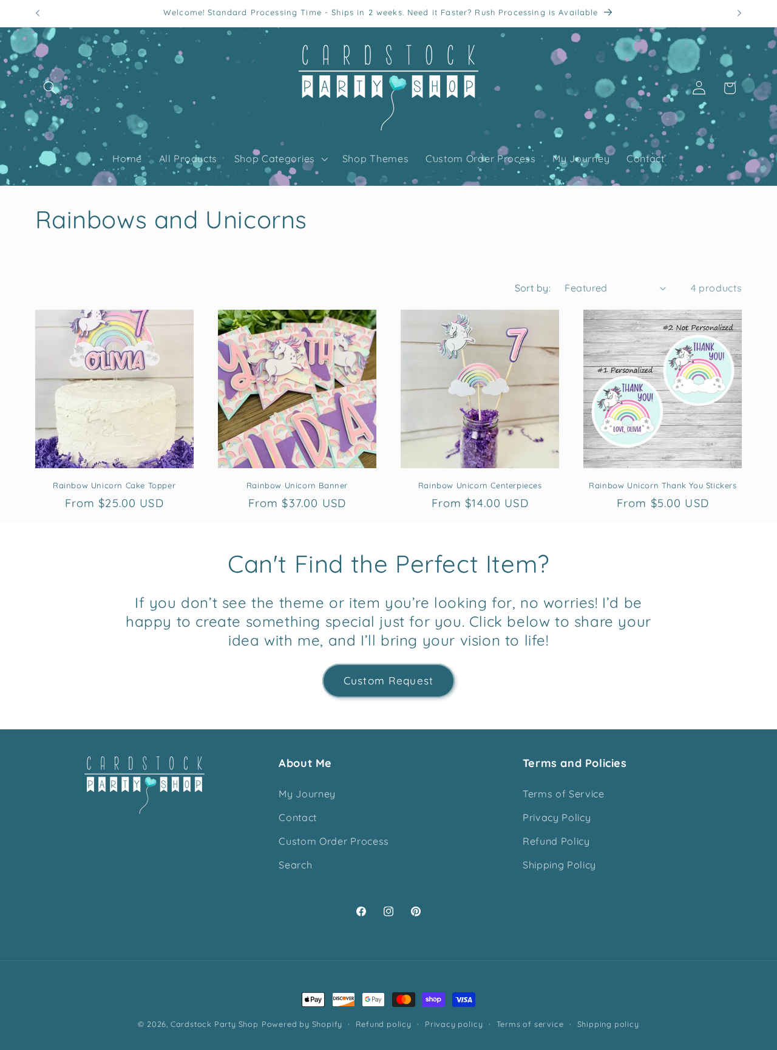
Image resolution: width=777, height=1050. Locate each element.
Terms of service (530, 1024)
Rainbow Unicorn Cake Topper (114, 485)
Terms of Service (564, 794)
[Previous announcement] (37, 13)
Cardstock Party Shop (215, 1024)
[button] (50, 88)
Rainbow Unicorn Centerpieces (480, 485)
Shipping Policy (559, 865)
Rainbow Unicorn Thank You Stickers (662, 485)
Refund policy (383, 1024)
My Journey (307, 794)
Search (295, 865)
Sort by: (533, 288)
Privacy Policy (557, 817)
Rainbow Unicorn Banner (297, 485)
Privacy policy (454, 1024)
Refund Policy (556, 841)
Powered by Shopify (302, 1024)
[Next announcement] (739, 13)
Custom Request (388, 680)
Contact (298, 817)
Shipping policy (608, 1024)
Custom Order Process (334, 841)
